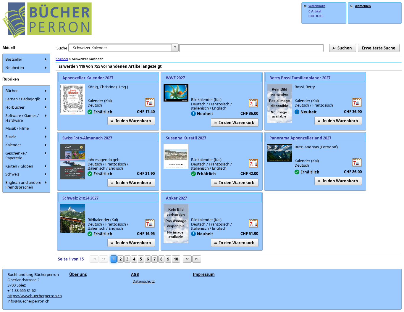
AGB (135, 274)
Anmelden (363, 6)
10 (176, 259)
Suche (61, 48)
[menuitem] (26, 59)
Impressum (204, 274)
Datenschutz (143, 281)
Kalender (62, 59)
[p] (187, 259)
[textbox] (251, 48)
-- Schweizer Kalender (88, 47)
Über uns (78, 274)
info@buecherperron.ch (28, 301)
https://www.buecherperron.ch (34, 295)
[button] (342, 48)
